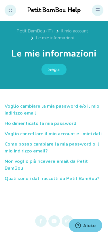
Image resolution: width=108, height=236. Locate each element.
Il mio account (74, 31)
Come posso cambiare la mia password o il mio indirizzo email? (52, 147)
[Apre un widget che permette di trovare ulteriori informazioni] (85, 226)
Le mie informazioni (55, 38)
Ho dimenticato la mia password (40, 123)
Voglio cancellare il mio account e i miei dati (53, 134)
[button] (10, 10)
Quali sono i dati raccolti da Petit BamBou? (52, 178)
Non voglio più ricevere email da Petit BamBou (46, 164)
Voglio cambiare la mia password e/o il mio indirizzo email (52, 109)
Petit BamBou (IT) (34, 31)
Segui (54, 69)
